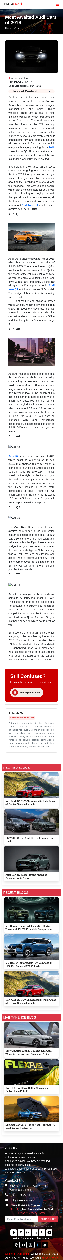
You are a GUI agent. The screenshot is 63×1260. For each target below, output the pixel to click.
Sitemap (10, 1253)
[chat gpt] (16, 1245)
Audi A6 (13, 456)
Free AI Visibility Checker (26, 1205)
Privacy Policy (49, 1257)
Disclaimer (23, 1253)
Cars (17, 28)
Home (8, 28)
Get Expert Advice (30, 692)
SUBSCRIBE (48, 1219)
